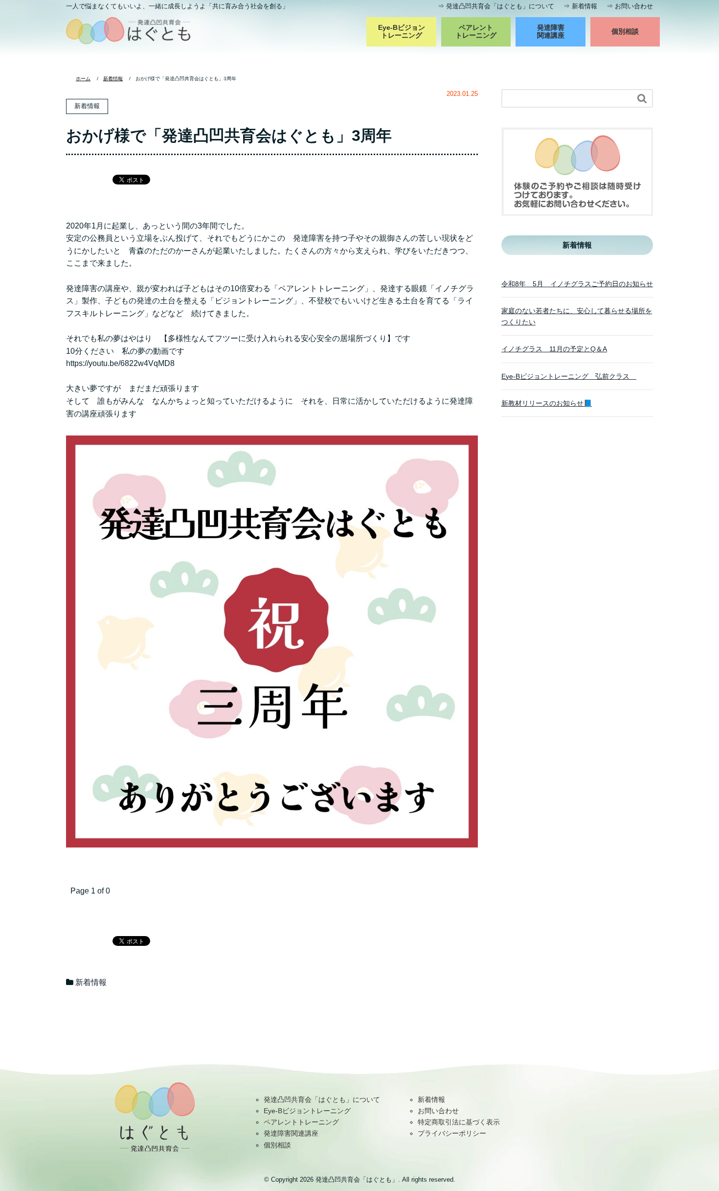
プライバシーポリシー (452, 1133)
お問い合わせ (634, 6)
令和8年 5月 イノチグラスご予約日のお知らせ (577, 284)
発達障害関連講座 (550, 31)
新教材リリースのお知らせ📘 (546, 403)
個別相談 (625, 31)
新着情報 (584, 6)
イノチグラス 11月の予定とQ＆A (554, 349)
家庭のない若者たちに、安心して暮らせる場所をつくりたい (576, 316)
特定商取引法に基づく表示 (459, 1122)
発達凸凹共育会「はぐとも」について (500, 6)
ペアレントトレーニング (475, 31)
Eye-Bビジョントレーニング (401, 31)
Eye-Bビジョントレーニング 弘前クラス (568, 376)
